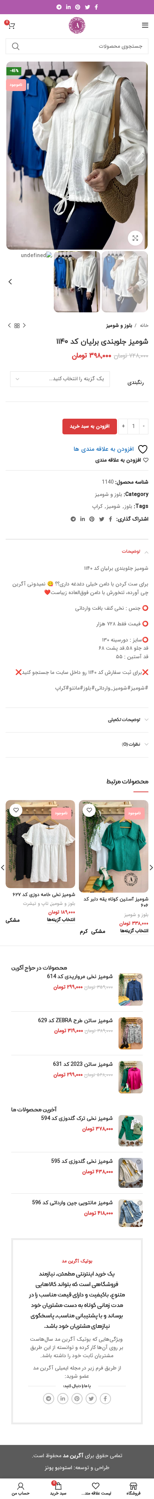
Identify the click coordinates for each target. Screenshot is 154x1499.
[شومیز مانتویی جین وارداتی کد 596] (130, 1213)
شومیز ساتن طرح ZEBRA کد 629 (75, 1020)
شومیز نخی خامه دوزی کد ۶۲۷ (44, 894)
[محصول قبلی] (24, 326)
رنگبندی (135, 383)
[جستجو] (15, 46)
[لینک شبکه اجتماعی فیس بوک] (96, 7)
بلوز (128, 506)
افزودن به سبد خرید (90, 426)
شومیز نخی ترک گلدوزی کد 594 (77, 1118)
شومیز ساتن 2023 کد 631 (83, 1064)
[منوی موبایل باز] (145, 25)
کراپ (97, 506)
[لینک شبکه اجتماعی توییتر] (87, 7)
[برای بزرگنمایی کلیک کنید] (135, 238)
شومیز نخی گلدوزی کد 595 (82, 1161)
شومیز (113, 506)
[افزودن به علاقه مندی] (89, 810)
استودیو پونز (58, 1468)
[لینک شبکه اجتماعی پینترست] (78, 7)
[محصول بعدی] (9, 326)
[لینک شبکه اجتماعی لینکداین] (68, 7)
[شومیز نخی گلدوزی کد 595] (130, 1173)
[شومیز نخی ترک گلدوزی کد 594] (130, 1130)
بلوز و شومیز (119, 326)
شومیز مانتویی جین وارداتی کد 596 (72, 1202)
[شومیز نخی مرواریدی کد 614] (130, 989)
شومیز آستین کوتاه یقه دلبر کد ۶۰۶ (116, 902)
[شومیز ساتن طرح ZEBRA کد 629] (130, 1033)
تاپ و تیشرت (36, 904)
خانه (143, 326)
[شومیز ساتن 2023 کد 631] (130, 1077)
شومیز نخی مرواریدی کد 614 (80, 976)
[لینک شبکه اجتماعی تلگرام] (59, 7)
